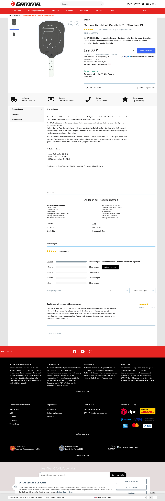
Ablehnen (131, 493)
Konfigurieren (131, 487)
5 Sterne (50, 262)
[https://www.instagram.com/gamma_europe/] (90, 351)
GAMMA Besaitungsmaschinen (95, 413)
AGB (11, 413)
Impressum (14, 420)
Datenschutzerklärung (65, 492)
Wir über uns (51, 409)
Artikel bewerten (110, 267)
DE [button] (129, 4)
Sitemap (13, 417)
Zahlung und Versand (54, 413)
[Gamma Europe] (25, 4)
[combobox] (119, 497)
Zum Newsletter (118, 475)
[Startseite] (10, 16)
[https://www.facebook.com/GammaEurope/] (75, 351)
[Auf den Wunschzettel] (76, 23)
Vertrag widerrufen (82, 391)
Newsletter (50, 417)
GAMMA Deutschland (92, 409)
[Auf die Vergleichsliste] (70, 23)
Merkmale (15, 114)
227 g (94, 224)
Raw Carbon (96, 227)
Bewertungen (17, 119)
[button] (143, 4)
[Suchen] (100, 4)
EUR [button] (136, 4)
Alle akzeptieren (131, 481)
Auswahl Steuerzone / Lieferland (96, 64)
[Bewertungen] (88, 29)
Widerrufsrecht (15, 424)
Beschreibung (17, 109)
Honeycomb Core (98, 231)
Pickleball (128, 29)
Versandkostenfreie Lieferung (106, 54)
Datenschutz (14, 409)
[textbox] (119, 497)
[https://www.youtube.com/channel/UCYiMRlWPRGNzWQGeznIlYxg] (83, 351)
